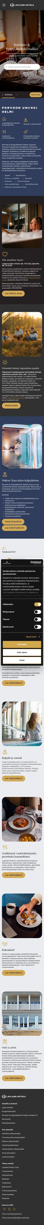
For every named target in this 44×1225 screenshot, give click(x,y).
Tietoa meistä (7, 1163)
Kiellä (22, 660)
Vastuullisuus (7, 1175)
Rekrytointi (6, 1187)
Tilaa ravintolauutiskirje (12, 1214)
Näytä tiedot (31, 637)
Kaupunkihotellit (9, 1111)
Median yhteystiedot (10, 1141)
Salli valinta (22, 652)
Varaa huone (36, 95)
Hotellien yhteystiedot (11, 1133)
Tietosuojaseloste (9, 1191)
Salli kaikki (22, 644)
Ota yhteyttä (7, 1130)
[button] (4, 5)
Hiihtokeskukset (8, 1123)
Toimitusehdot (8, 1194)
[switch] (37, 612)
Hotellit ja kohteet (9, 1104)
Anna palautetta (8, 1153)
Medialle (5, 1179)
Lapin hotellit (7, 1107)
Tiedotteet (6, 1183)
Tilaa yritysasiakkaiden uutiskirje (15, 1218)
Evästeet (5, 1198)
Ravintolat (6, 1119)
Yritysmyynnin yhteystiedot (13, 1137)
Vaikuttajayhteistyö (10, 1145)
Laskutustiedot (8, 1157)
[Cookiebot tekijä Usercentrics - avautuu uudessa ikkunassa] (31, 562)
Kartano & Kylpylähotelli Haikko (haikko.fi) (20, 1115)
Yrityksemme (7, 1171)
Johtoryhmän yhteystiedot (13, 1149)
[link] (4, 1209)
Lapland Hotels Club (15, 398)
